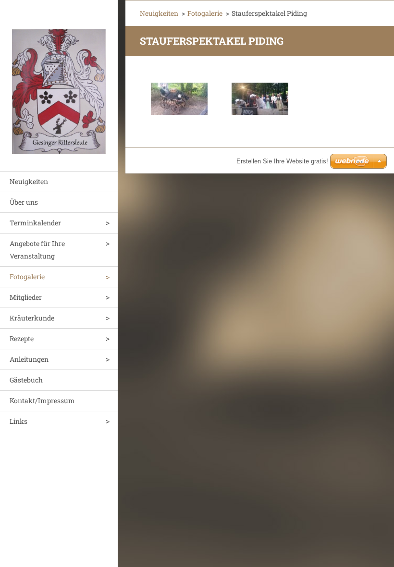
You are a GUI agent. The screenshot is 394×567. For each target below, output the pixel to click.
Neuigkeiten (29, 181)
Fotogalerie (27, 276)
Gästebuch (26, 379)
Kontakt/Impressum (42, 400)
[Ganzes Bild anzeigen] (179, 98)
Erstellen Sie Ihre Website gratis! (282, 161)
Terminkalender (35, 222)
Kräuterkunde (32, 317)
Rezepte (22, 338)
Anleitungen (29, 359)
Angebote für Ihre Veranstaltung (37, 249)
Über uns (24, 202)
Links (18, 421)
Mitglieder (26, 297)
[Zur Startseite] (59, 79)
